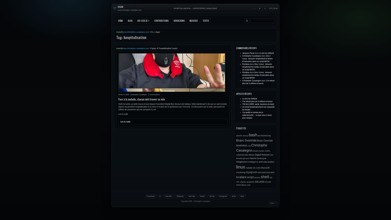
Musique (194, 20)
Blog (130, 20)
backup (245, 136)
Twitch (202, 196)
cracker (261, 151)
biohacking (266, 135)
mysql (249, 172)
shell (265, 177)
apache (239, 136)
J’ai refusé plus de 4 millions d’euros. (257, 101)
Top (273, 203)
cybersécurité (242, 155)
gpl (244, 158)
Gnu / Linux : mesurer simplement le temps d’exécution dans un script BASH (257, 58)
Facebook (151, 196)
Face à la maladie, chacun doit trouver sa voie (141, 99)
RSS (242, 196)
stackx (243, 182)
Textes (206, 20)
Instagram (223, 196)
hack (247, 158)
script (250, 177)
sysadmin (250, 182)
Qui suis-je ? (143, 20)
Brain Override (265, 140)
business (241, 145)
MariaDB (265, 168)
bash (253, 135)
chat (249, 146)
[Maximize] (260, 8)
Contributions (161, 20)
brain (120, 7)
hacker (253, 158)
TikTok (212, 196)
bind (259, 136)
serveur (257, 177)
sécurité (259, 181)
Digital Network (262, 154)
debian (251, 155)
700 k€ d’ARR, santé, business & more (258, 104)
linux (240, 166)
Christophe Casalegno (251, 56)
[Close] (265, 8)
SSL (238, 182)
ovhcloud (261, 172)
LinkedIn (168, 196)
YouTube (191, 196)
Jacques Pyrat (248, 53)
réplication (270, 172)
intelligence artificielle (257, 162)
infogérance (242, 161)
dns (271, 155)
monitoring (240, 172)
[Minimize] (255, 8)
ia (265, 158)
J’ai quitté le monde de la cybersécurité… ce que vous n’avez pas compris (257, 115)
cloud (255, 151)
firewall (239, 158)
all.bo (234, 196)
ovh (255, 172)
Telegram (180, 196)
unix (248, 185)
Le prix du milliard (266, 53)
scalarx (241, 177)
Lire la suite (123, 114)
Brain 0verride (246, 140)
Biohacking (179, 20)
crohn (267, 151)
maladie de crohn (253, 168)
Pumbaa (245, 64)
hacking (260, 158)
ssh (270, 177)
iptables (271, 162)
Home (120, 20)
